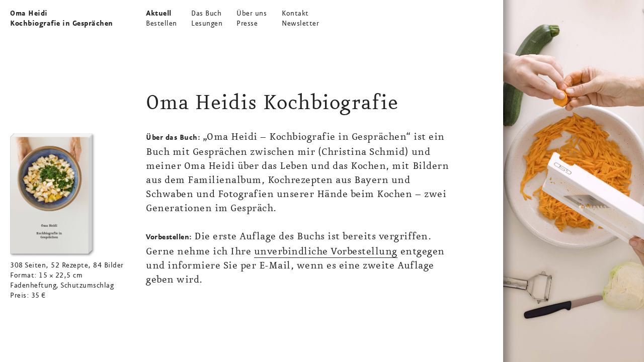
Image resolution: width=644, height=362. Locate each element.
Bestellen (161, 24)
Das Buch (206, 14)
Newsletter (300, 24)
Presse (247, 24)
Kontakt (295, 14)
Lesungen (206, 24)
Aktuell (159, 14)
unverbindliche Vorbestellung (325, 251)
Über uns (251, 14)
